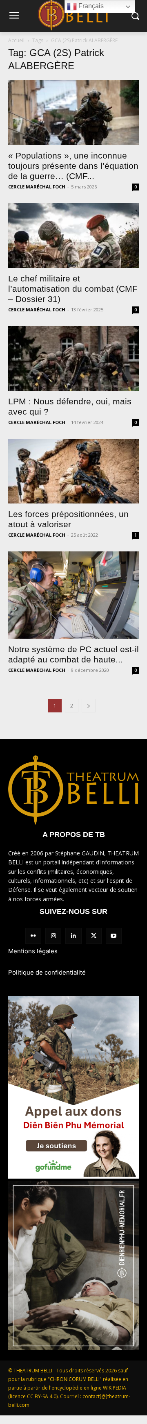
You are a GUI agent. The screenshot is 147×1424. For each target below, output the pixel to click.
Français (90, 5)
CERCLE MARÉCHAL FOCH (36, 187)
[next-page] (89, 705)
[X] (94, 936)
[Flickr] (33, 936)
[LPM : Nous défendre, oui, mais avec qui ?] (73, 358)
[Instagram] (53, 936)
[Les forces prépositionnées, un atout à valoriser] (73, 471)
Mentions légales (33, 951)
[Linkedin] (73, 936)
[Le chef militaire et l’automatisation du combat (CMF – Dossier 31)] (73, 235)
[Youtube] (114, 936)
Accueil (16, 40)
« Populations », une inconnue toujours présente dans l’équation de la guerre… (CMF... (73, 166)
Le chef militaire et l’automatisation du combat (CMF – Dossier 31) (73, 289)
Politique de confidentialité (47, 972)
